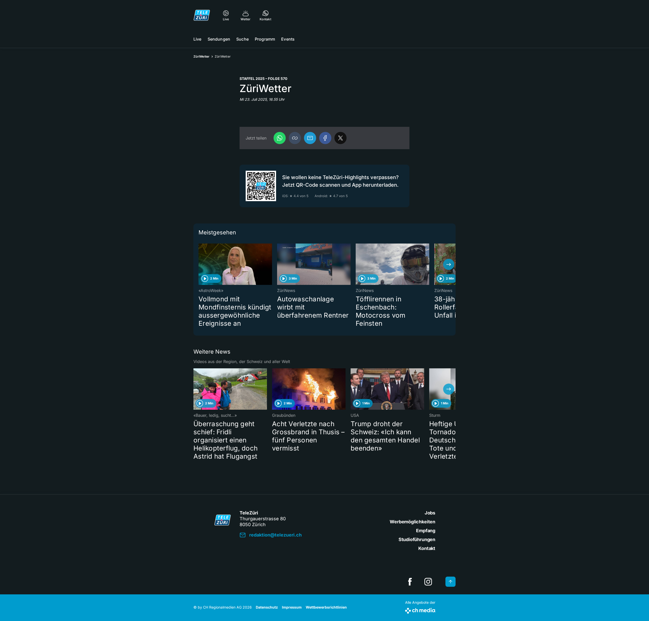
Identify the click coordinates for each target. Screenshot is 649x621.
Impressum (292, 607)
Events (288, 39)
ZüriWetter (201, 56)
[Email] (310, 138)
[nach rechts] (448, 264)
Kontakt (426, 548)
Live (197, 39)
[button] (295, 138)
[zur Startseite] (202, 15)
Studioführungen (417, 539)
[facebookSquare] (410, 582)
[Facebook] (325, 138)
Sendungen (219, 39)
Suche (242, 39)
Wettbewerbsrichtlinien (326, 607)
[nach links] (200, 264)
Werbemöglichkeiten (412, 521)
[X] (340, 138)
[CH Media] (420, 610)
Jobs (430, 512)
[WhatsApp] (280, 138)
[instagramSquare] (428, 582)
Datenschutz (267, 607)
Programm (265, 39)
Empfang (425, 530)
